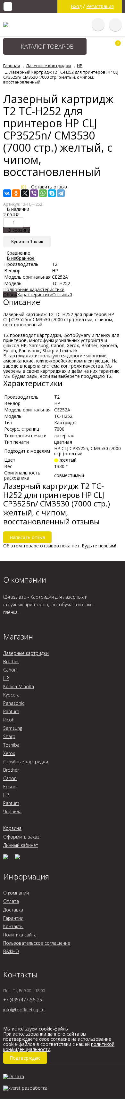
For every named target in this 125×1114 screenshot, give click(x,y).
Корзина (12, 828)
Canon (10, 670)
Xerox (9, 753)
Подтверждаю (25, 1058)
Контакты (13, 926)
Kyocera (11, 695)
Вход (76, 6)
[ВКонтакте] (7, 193)
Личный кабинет (20, 845)
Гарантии (13, 918)
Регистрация (100, 6)
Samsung (12, 728)
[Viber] (34, 193)
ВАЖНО (11, 951)
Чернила (12, 811)
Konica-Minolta (18, 686)
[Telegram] (61, 193)
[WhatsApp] (43, 193)
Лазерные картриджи (26, 653)
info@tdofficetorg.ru (24, 1010)
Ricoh (8, 720)
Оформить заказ (21, 837)
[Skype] (52, 193)
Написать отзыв (27, 537)
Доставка (13, 910)
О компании (16, 893)
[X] (25, 193)
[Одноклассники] (16, 193)
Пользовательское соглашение (36, 943)
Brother (11, 661)
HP (6, 678)
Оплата (11, 901)
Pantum (11, 711)
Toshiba (11, 745)
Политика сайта (20, 935)
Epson (9, 787)
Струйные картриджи (25, 762)
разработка (34, 1088)
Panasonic (13, 703)
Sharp (9, 736)
